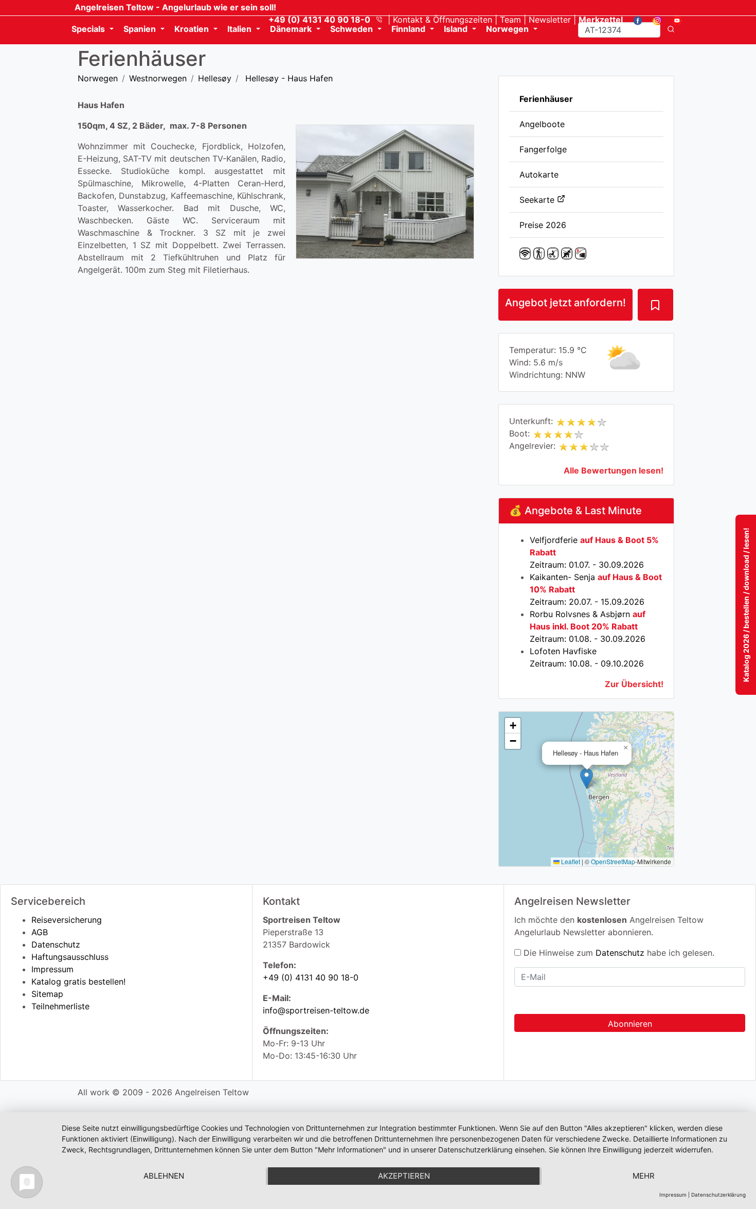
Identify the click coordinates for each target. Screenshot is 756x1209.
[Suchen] (670, 30)
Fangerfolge (543, 149)
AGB (39, 932)
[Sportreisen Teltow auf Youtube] (672, 19)
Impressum (52, 969)
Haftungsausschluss (70, 957)
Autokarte (539, 174)
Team (510, 19)
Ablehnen (163, 1176)
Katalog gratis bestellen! (78, 981)
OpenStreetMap (613, 861)
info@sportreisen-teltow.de (316, 1010)
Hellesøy (214, 78)
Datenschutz (55, 944)
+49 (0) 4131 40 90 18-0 (310, 977)
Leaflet (570, 861)
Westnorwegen (158, 78)
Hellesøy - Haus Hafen (288, 78)
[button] (586, 778)
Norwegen (98, 78)
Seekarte (538, 200)
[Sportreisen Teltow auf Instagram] (653, 19)
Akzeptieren (404, 1176)
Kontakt (442, 19)
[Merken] (655, 305)
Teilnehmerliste (60, 1006)
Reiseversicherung (66, 920)
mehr (644, 1176)
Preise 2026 (542, 225)
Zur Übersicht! (634, 684)
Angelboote (542, 124)
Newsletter (550, 19)
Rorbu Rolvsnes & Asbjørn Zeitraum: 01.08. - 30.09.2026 (587, 626)
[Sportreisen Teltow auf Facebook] (633, 19)
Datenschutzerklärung (718, 1195)
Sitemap (47, 994)
